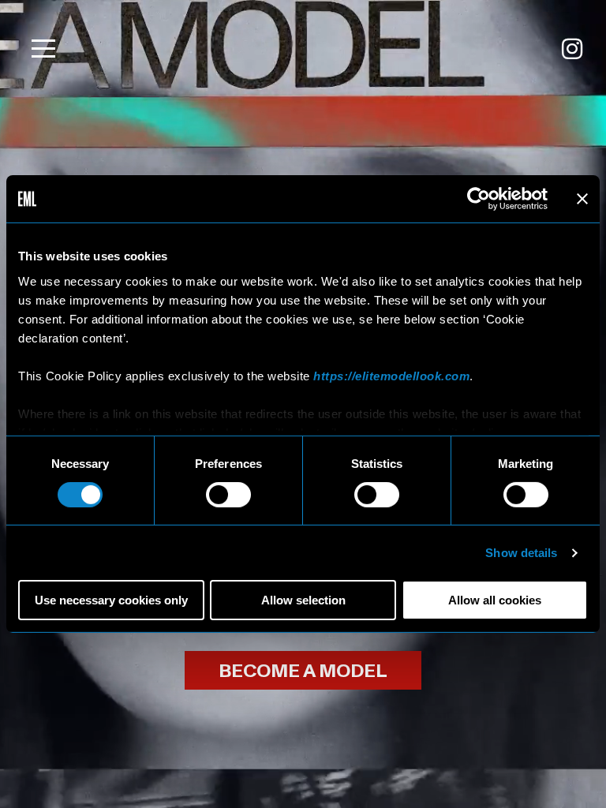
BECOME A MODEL (303, 671)
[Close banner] (582, 198)
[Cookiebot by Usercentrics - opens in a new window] (479, 199)
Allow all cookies (494, 600)
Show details (521, 552)
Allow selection (303, 600)
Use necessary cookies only (111, 600)
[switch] (228, 494)
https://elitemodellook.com (391, 375)
